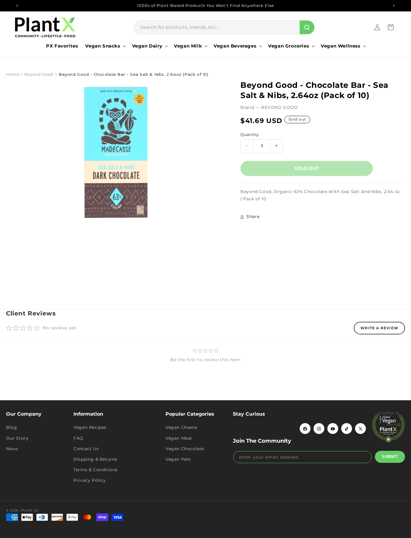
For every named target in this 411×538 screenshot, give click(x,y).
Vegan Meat (178, 438)
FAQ (78, 438)
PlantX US (30, 510)
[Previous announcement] (17, 5)
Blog (11, 427)
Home (12, 74)
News (12, 448)
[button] (105, 46)
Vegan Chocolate (184, 448)
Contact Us (86, 448)
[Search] (307, 27)
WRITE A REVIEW (379, 328)
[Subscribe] (390, 457)
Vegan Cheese (181, 427)
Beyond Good (38, 74)
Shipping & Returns (95, 459)
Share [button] (252, 216)
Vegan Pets (178, 459)
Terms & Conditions (95, 470)
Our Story (17, 438)
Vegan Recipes (90, 427)
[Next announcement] (393, 5)
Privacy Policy (89, 480)
